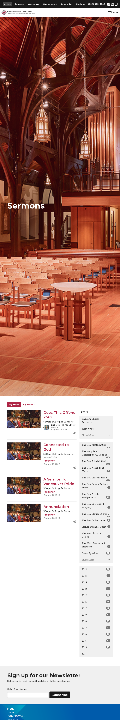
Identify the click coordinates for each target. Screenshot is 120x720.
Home (10, 712)
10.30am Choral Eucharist (90, 421)
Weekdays (33, 4)
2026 (95, 569)
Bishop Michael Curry (95, 527)
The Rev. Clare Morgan (95, 478)
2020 (95, 608)
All (83, 653)
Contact (80, 4)
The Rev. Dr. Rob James (95, 520)
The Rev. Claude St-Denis (95, 515)
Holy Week (88, 428)
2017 (95, 627)
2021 (95, 601)
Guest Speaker (95, 553)
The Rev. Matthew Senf (95, 446)
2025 (95, 575)
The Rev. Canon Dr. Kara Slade (95, 486)
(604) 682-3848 (96, 4)
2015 (95, 641)
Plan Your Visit (15, 716)
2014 (95, 647)
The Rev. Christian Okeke (95, 535)
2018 (95, 621)
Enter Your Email (17, 689)
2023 (95, 589)
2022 (95, 595)
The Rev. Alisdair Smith (95, 462)
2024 (95, 582)
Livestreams (50, 4)
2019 (95, 615)
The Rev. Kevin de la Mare (95, 470)
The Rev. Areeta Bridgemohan (95, 496)
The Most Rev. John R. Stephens (95, 545)
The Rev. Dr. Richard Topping (95, 506)
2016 (95, 634)
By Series (29, 404)
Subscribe (60, 695)
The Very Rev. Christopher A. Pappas (95, 454)
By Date (14, 404)
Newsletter (66, 4)
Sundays (19, 4)
